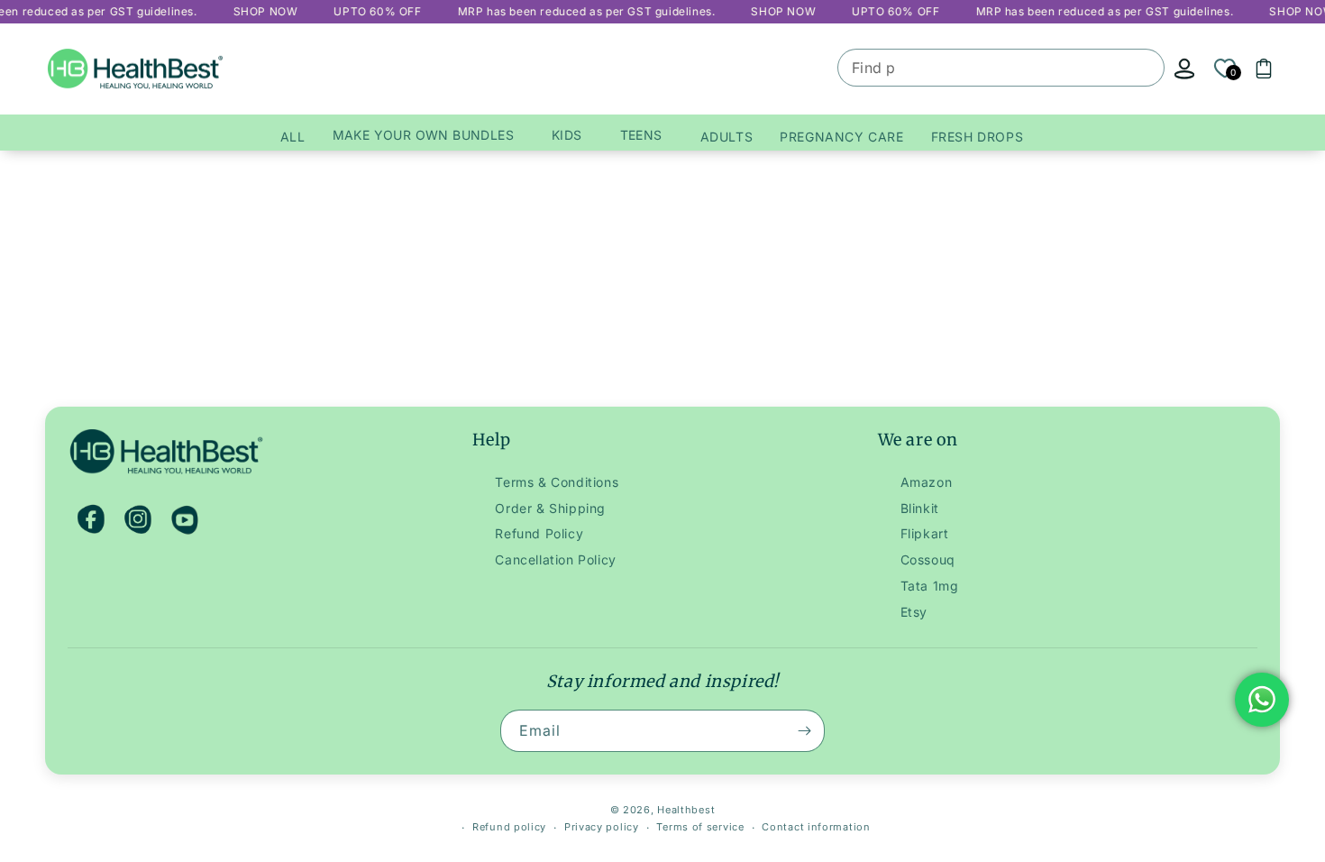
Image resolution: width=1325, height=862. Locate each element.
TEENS (641, 134)
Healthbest (686, 809)
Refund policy (509, 827)
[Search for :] (1144, 69)
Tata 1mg (929, 585)
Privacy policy (601, 827)
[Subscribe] (804, 731)
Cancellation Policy (555, 559)
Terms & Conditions (556, 482)
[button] (1264, 68)
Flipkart (924, 533)
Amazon (926, 482)
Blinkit (919, 508)
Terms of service (700, 827)
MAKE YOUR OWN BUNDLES (423, 134)
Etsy (914, 611)
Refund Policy (539, 533)
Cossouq (927, 559)
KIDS (567, 134)
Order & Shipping (550, 508)
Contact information (816, 827)
